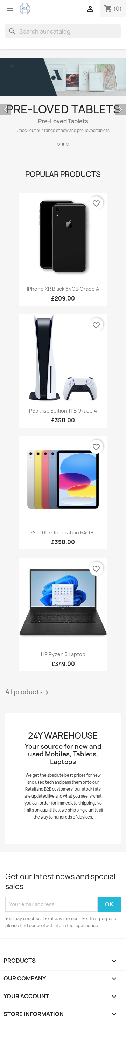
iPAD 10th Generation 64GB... (63, 532)
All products (28, 692)
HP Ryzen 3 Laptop (63, 654)
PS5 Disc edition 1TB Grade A (63, 410)
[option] (63, 103)
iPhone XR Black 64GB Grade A (63, 289)
